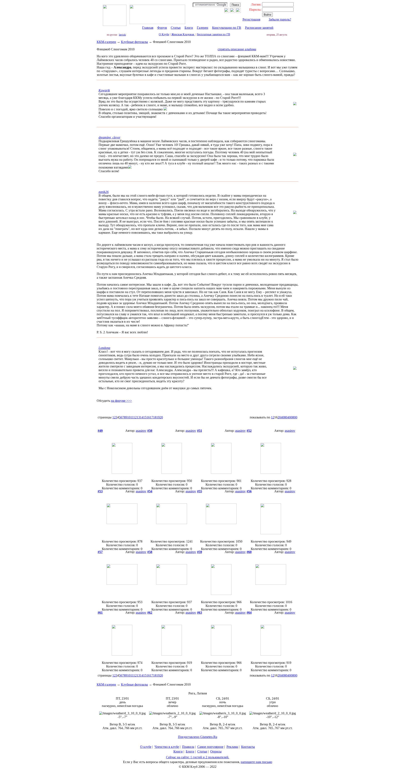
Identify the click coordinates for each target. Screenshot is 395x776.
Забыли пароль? (280, 19)
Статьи (176, 27)
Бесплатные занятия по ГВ (213, 34)
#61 (100, 612)
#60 (249, 552)
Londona (104, 348)
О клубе (145, 746)
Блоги (189, 27)
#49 (100, 430)
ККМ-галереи (106, 42)
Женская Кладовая (183, 34)
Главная (147, 27)
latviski (122, 34)
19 (158, 417)
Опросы (216, 751)
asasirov (141, 430)
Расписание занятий (259, 27)
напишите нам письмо (256, 762)
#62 (149, 612)
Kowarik (104, 90)
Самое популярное (210, 746)
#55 (199, 491)
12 (135, 417)
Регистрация (251, 19)
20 (161, 417)
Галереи (202, 27)
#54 (149, 491)
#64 (249, 612)
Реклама (232, 746)
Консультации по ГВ (226, 27)
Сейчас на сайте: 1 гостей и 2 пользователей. (197, 757)
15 (144, 417)
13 (138, 417)
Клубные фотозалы (134, 42)
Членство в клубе (167, 746)
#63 (199, 612)
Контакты (248, 746)
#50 (149, 430)
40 (282, 417)
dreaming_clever (109, 137)
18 (154, 417)
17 (151, 417)
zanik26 (104, 192)
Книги (178, 751)
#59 (199, 552)
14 (141, 417)
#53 (100, 491)
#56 (249, 491)
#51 (199, 430)
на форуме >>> (121, 400)
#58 (149, 552)
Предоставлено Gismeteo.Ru (197, 737)
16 (148, 417)
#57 (100, 552)
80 (285, 417)
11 (131, 417)
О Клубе (164, 34)
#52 (249, 430)
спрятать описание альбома (237, 49)
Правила (188, 746)
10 (128, 417)
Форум (162, 27)
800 (294, 417)
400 (289, 417)
